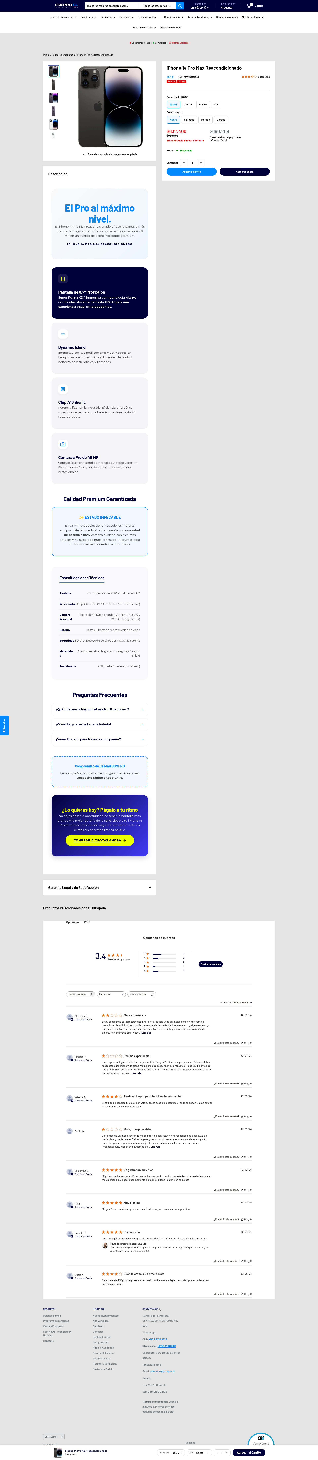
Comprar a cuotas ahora (97, 840)
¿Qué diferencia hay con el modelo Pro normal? (92, 709)
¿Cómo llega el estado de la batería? (83, 724)
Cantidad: (172, 162)
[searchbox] (77, 994)
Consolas (124, 16)
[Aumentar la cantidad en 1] (201, 162)
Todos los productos (62, 54)
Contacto (48, 1340)
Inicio (46, 54)
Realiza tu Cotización (144, 27)
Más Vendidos (88, 16)
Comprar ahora (244, 171)
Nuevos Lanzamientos (63, 16)
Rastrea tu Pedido (171, 27)
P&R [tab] (87, 922)
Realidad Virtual (147, 16)
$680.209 (219, 131)
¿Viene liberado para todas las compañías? (88, 739)
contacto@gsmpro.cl (162, 1371)
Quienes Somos (52, 1315)
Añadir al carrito (191, 171)
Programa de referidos (56, 1320)
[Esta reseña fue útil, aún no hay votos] (242, 1043)
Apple (170, 77)
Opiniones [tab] (72, 922)
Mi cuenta (226, 7)
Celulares (106, 16)
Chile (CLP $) (51, 1436)
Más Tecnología (251, 16)
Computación (172, 16)
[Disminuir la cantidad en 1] (183, 162)
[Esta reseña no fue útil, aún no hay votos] (248, 1043)
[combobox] (111, 994)
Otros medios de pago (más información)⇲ (225, 138)
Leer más (146, 1033)
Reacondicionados (227, 16)
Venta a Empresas (53, 1326)
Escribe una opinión (211, 964)
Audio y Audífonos (198, 16)
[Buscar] (180, 5)
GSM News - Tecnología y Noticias (57, 1333)
